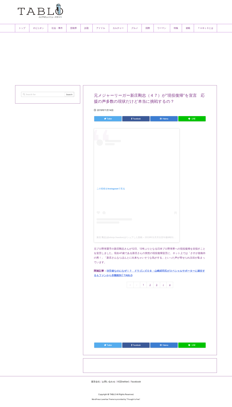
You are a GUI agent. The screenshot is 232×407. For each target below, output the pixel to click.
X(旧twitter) (123, 381)
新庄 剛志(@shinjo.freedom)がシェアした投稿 (119, 237)
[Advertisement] (109, 57)
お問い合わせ (108, 381)
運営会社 (95, 381)
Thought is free (133, 399)
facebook (136, 381)
